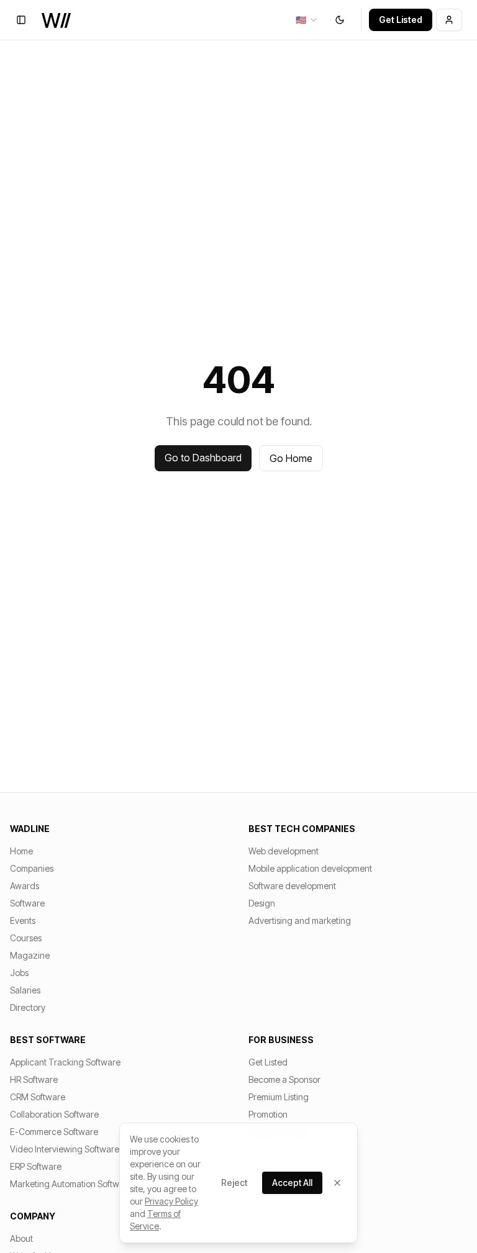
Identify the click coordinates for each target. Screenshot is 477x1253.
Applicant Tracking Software (65, 1062)
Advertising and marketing (299, 920)
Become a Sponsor (284, 1079)
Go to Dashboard (203, 457)
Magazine (30, 955)
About (21, 1238)
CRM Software (37, 1097)
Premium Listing (278, 1097)
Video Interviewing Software (64, 1149)
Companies (31, 868)
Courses (26, 938)
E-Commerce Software (54, 1131)
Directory (27, 1007)
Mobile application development (310, 868)
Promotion (268, 1114)
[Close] (337, 1183)
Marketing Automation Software (71, 1183)
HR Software (34, 1079)
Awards (24, 885)
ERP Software (35, 1166)
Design (261, 903)
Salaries (25, 990)
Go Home (291, 458)
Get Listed (400, 19)
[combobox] (307, 20)
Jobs (19, 972)
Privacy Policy (171, 1201)
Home (21, 851)
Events (22, 920)
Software (27, 903)
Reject (234, 1182)
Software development (292, 885)
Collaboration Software (54, 1114)
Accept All (292, 1182)
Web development (283, 851)
